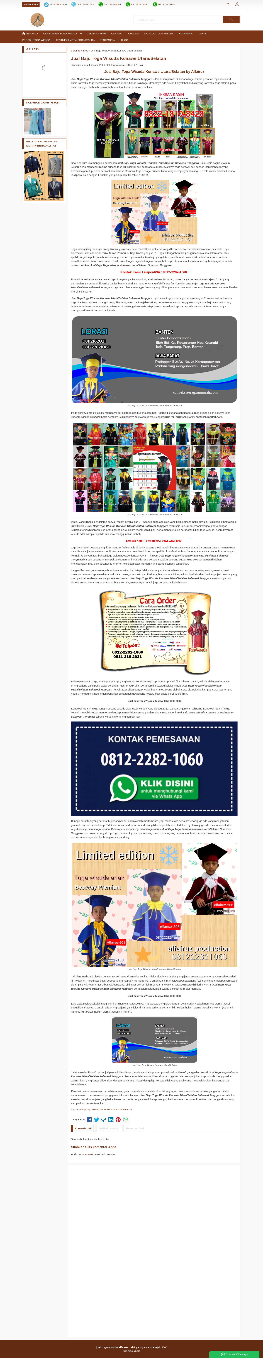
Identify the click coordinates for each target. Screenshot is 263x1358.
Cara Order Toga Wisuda (60, 33)
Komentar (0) (83, 1128)
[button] (231, 19)
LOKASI (203, 33)
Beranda (32, 33)
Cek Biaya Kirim (96, 33)
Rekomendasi (135, 1128)
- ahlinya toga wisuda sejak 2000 (131, 1347)
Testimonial (108, 40)
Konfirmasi (186, 33)
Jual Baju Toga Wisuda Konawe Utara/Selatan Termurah (104, 1109)
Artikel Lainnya (109, 1128)
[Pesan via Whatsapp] (227, 4)
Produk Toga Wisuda (36, 40)
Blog (124, 40)
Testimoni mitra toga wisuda (75, 40)
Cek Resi (116, 33)
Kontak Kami (31, 4)
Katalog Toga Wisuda (159, 33)
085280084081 (112, 4)
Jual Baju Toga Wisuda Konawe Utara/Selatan (118, 58)
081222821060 (58, 4)
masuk (89, 1154)
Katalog (133, 33)
